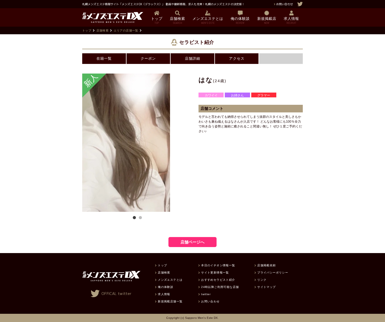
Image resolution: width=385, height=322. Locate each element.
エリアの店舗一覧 (126, 30)
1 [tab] (134, 218)
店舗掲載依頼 (266, 265)
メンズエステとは (170, 279)
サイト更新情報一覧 (215, 272)
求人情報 (164, 294)
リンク (261, 279)
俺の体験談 (165, 287)
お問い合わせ (284, 4)
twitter (206, 294)
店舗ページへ (192, 242)
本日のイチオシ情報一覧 (218, 265)
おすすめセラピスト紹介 (218, 279)
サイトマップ (266, 287)
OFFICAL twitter (116, 293)
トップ (86, 30)
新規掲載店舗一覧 (170, 301)
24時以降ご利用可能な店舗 (220, 287)
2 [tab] (140, 218)
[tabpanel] (137, 143)
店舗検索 (102, 30)
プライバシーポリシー (272, 272)
